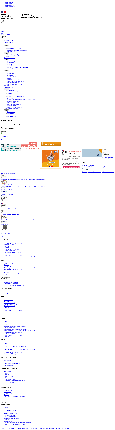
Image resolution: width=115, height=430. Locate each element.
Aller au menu (8, 3)
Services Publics (60, 428)
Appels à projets (11, 76)
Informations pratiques (13, 90)
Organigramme (11, 64)
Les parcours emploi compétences (13, 255)
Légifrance (42, 428)
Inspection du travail (12, 95)
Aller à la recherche (9, 5)
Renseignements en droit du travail (13, 243)
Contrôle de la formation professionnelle (18, 81)
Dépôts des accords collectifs (11, 304)
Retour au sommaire (8, 140)
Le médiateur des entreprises (14, 84)
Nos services (7, 246)
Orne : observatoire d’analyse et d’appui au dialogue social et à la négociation (24, 312)
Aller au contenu (8, 2)
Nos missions (10, 62)
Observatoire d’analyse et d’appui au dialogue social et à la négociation (23, 256)
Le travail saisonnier (9, 333)
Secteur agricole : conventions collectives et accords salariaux (20, 268)
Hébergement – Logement (14, 48)
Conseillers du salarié (9, 250)
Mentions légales (50, 428)
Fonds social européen (13, 82)
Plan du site (5, 136)
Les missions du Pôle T (13, 92)
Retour (6, 45)
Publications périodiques (13, 55)
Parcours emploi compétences (12, 354)
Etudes (9, 56)
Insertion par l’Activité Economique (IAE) (15, 329)
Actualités (10, 65)
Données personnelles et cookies (29, 428)
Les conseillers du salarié (10, 271)
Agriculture (10, 98)
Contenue (3, 30)
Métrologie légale (12, 116)
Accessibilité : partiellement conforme (11, 428)
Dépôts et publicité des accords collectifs (15, 326)
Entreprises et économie (13, 79)
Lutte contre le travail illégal (14, 107)
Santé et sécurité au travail (14, 104)
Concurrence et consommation (15, 115)
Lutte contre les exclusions (14, 47)
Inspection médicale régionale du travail (17, 96)
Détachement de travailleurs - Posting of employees (21, 99)
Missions (6, 253)
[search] (8, 36)
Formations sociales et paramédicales (17, 50)
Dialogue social (11, 105)
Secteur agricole (8, 300)
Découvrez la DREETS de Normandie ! (18, 67)
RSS (2, 33)
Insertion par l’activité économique (13, 252)
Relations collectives (12, 102)
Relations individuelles (13, 101)
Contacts (6, 247)
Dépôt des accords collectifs (11, 249)
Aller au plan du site (9, 6)
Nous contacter (11, 61)
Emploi (9, 78)
